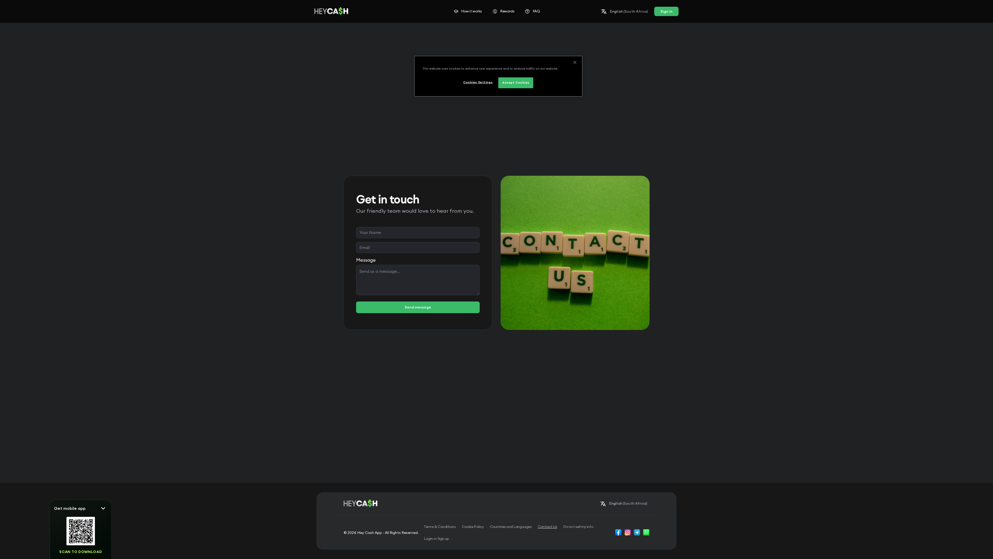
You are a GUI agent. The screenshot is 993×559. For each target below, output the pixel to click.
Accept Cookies (515, 82)
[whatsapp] (646, 532)
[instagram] (628, 532)
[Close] (575, 62)
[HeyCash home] (331, 11)
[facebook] (618, 532)
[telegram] (637, 532)
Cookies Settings (478, 82)
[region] (498, 76)
